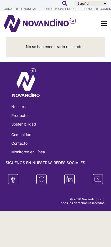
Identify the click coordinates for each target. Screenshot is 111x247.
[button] (64, 3)
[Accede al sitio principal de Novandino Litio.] (26, 83)
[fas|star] (13, 179)
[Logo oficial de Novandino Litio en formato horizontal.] (29, 23)
